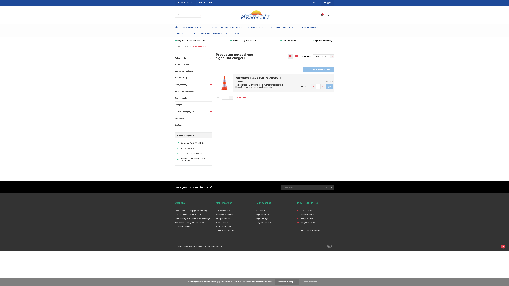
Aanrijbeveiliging (255, 27)
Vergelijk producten (263, 223)
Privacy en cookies (223, 219)
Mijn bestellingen (262, 215)
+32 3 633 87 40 (186, 3)
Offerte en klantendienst (225, 230)
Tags (186, 46)
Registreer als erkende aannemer (191, 40)
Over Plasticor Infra (223, 211)
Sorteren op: (306, 56)
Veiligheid (179, 34)
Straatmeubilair (308, 27)
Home (176, 27)
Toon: (218, 98)
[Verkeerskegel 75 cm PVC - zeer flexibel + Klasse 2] (224, 83)
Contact (236, 34)
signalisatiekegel (199, 46)
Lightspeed (202, 246)
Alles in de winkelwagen (318, 69)
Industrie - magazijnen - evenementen (208, 34)
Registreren (260, 211)
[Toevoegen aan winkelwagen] (329, 86)
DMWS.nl (217, 246)
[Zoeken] (199, 15)
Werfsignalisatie (191, 27)
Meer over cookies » (310, 282)
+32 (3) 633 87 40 (307, 219)
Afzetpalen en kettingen (282, 27)
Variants (301, 86)
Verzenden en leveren (224, 226)
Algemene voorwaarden (225, 215)
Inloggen (327, 3)
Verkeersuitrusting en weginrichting (223, 27)
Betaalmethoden (222, 223)
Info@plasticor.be (308, 223)
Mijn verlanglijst (262, 219)
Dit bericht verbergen (286, 282)
